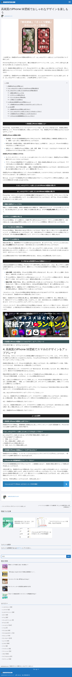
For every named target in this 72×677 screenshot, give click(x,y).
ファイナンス (5, 648)
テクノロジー (5, 638)
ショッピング (5, 625)
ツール (3, 628)
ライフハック (5, 659)
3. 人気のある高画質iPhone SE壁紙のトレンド (19, 102)
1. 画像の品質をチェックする (17, 93)
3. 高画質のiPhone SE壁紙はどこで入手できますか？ (23, 114)
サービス (4, 622)
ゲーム (3, 617)
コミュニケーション (7, 620)
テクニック (5, 635)
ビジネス (4, 643)
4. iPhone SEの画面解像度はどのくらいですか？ (22, 116)
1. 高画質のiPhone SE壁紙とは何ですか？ (20, 109)
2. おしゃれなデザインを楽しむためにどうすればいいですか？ (26, 111)
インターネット (6, 607)
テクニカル (5, 630)
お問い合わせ (18, 675)
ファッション (5, 651)
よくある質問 (11, 107)
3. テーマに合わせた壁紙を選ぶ (18, 97)
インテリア (5, 609)
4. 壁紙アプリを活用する (16, 99)
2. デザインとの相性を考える (17, 95)
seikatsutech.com (8, 16)
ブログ (3, 654)
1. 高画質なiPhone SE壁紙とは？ (15, 86)
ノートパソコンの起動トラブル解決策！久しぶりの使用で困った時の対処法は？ (54, 506)
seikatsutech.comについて (7, 675)
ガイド (3, 615)
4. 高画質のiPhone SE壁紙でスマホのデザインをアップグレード (26, 104)
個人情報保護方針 (26, 675)
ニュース (4, 641)
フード (3, 646)
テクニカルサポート (7, 633)
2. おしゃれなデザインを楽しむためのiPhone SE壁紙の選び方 (23, 88)
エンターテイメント (7, 612)
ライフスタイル (6, 656)
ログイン (19, 548)
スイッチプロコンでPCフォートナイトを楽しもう (14, 506)
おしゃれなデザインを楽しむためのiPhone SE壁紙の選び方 (23, 90)
